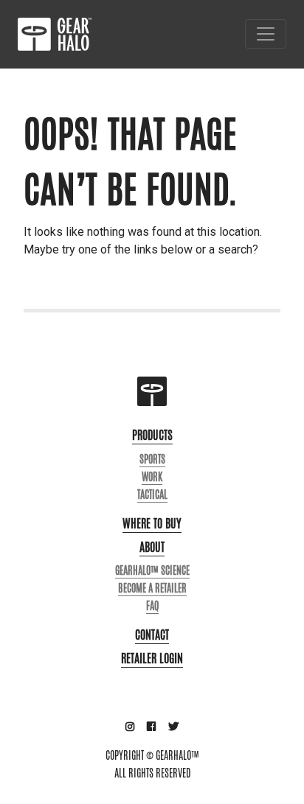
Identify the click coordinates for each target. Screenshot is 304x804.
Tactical (152, 494)
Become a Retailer (152, 588)
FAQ (152, 605)
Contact (152, 634)
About (152, 547)
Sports (152, 459)
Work (152, 476)
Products (152, 435)
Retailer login (152, 658)
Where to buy (152, 523)
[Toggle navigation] (265, 34)
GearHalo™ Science (152, 570)
